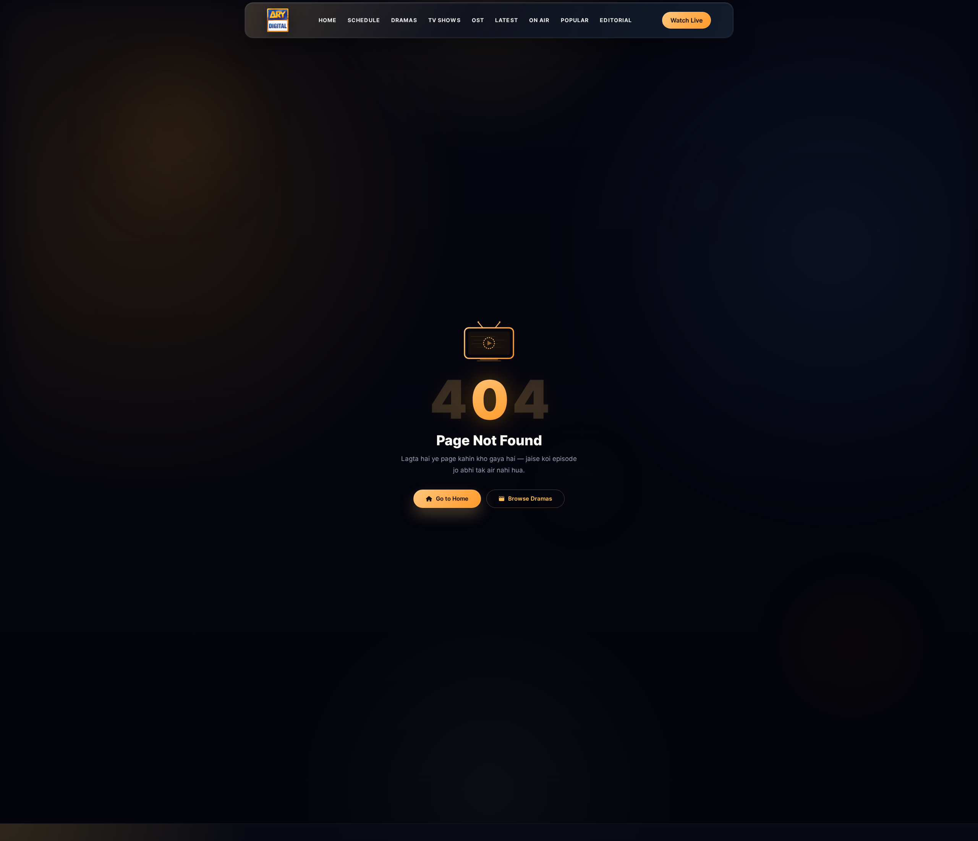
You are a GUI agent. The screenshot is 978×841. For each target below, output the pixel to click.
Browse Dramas (530, 498)
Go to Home (452, 498)
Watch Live (686, 20)
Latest (506, 20)
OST (478, 20)
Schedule (364, 20)
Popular (575, 20)
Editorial (616, 20)
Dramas (404, 20)
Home (328, 20)
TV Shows (444, 20)
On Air (539, 20)
